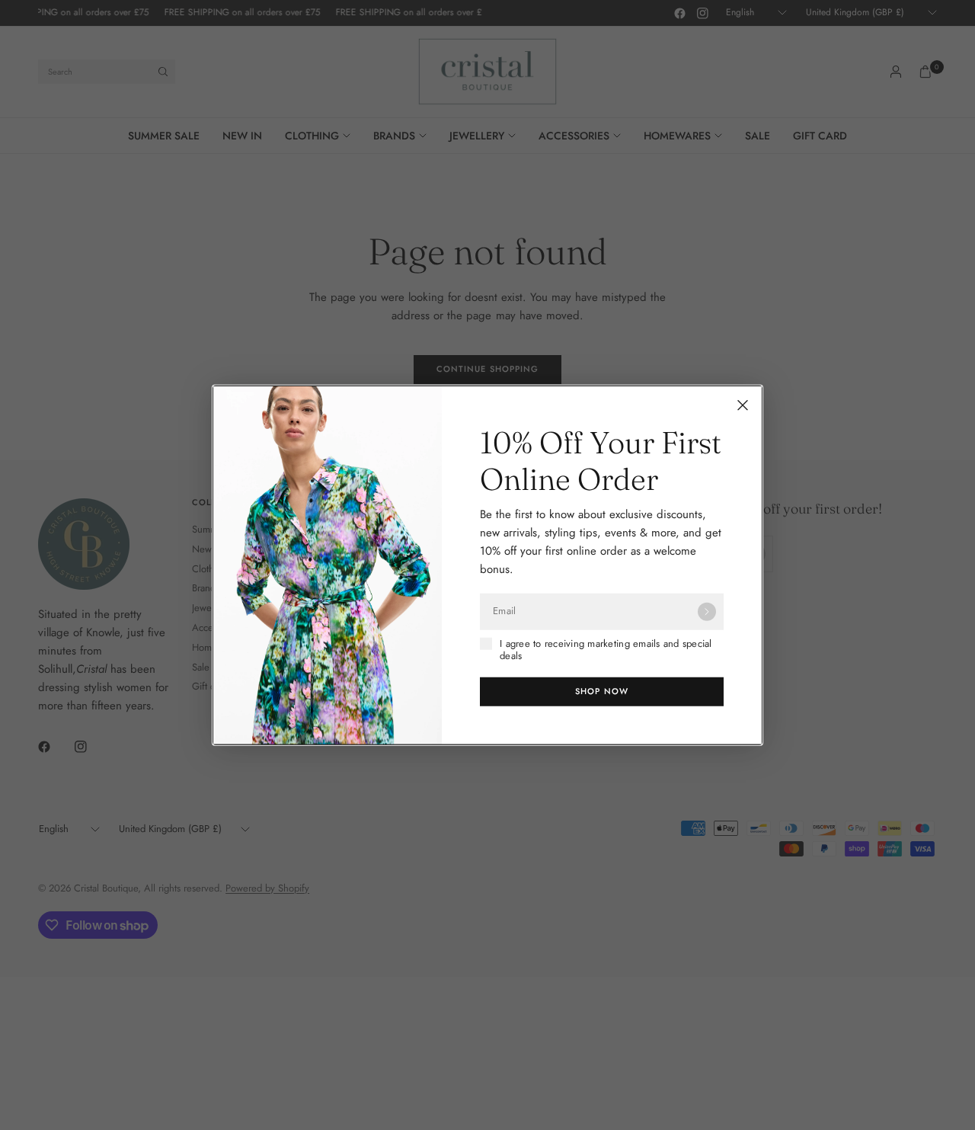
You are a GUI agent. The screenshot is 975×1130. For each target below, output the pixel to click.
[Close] (742, 404)
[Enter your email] (707, 611)
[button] (602, 691)
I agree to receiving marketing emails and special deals (606, 649)
